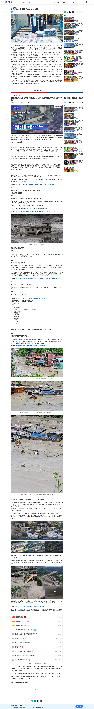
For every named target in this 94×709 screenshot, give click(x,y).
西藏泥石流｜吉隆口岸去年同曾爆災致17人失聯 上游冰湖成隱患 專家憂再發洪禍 (36, 278)
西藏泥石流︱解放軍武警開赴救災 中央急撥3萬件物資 (30, 606)
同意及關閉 (79, 706)
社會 (75, 46)
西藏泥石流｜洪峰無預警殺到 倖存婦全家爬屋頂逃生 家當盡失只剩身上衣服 (35, 211)
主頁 (11, 7)
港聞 (17, 7)
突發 (75, 33)
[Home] (8, 2)
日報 (14, 7)
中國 (14, 95)
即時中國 (76, 20)
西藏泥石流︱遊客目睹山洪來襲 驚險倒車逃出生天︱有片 (30, 298)
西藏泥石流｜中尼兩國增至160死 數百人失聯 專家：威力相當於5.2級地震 (35, 184)
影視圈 (76, 53)
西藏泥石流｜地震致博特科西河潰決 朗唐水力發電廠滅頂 (30, 346)
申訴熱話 (76, 170)
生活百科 (76, 150)
